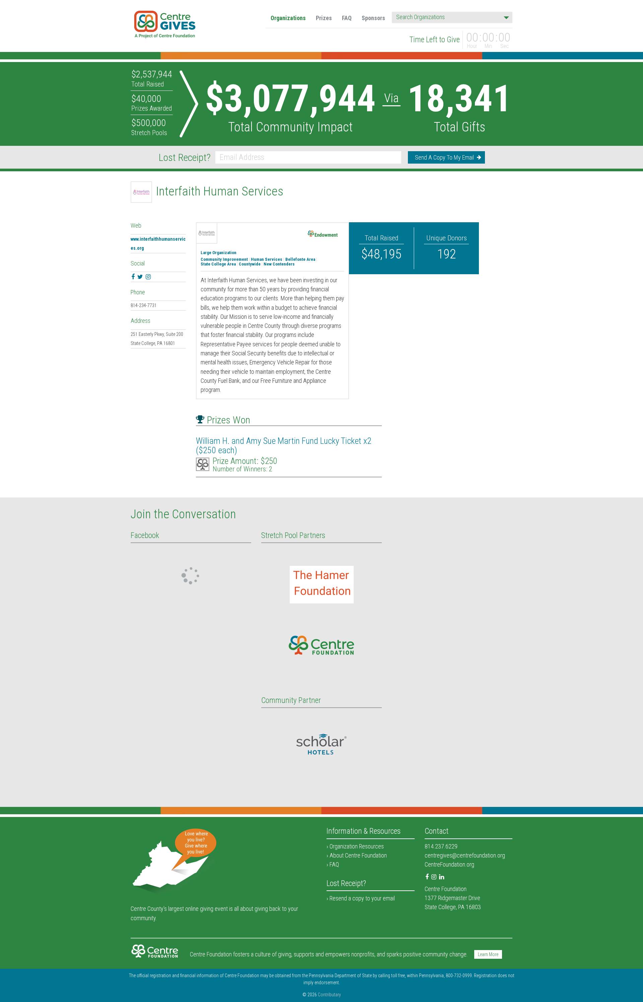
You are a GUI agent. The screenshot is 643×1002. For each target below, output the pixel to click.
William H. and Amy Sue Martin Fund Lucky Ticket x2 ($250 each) (283, 446)
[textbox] (450, 17)
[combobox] (452, 17)
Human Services (266, 259)
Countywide (250, 264)
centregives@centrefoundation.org (465, 855)
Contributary (329, 994)
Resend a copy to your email (362, 898)
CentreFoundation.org (449, 864)
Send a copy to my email (444, 157)
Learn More (488, 954)
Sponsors (373, 17)
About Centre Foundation (358, 855)
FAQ (347, 17)
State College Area (218, 264)
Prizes (324, 17)
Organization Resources (357, 846)
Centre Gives (165, 25)
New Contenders (279, 264)
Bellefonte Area (300, 259)
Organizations (288, 17)
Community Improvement (224, 259)
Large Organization (218, 252)
